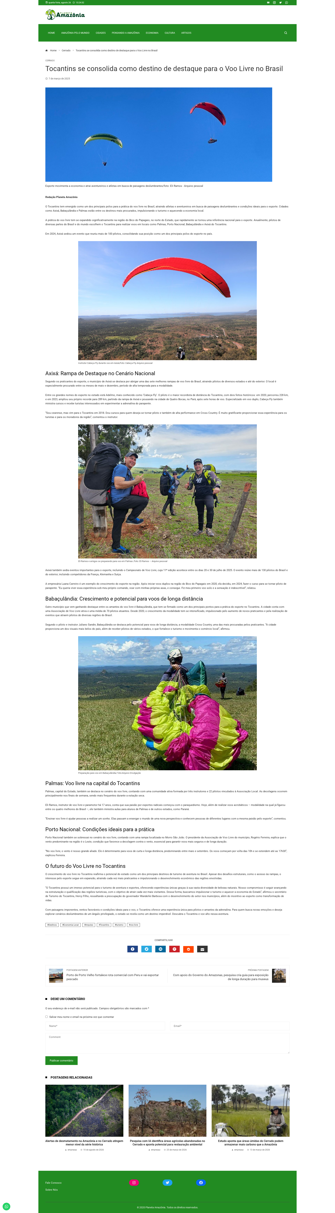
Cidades (101, 32)
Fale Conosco (53, 1182)
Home (51, 32)
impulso (89, 925)
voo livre (134, 925)
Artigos (186, 32)
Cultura (170, 32)
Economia (152, 32)
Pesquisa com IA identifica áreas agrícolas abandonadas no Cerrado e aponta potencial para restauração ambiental (167, 1142)
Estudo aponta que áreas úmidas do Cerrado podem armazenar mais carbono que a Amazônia (250, 1142)
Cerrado (50, 61)
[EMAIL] (202, 949)
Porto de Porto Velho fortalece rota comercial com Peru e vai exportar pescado (112, 975)
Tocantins (104, 925)
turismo (119, 925)
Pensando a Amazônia (126, 32)
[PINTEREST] (174, 949)
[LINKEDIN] (160, 949)
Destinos (53, 925)
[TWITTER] (146, 949)
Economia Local (71, 925)
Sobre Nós (51, 1189)
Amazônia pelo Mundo (75, 32)
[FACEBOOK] (132, 949)
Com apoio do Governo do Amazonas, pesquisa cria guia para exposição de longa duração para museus (221, 975)
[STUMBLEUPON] (188, 949)
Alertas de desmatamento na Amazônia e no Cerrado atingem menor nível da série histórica (84, 1142)
